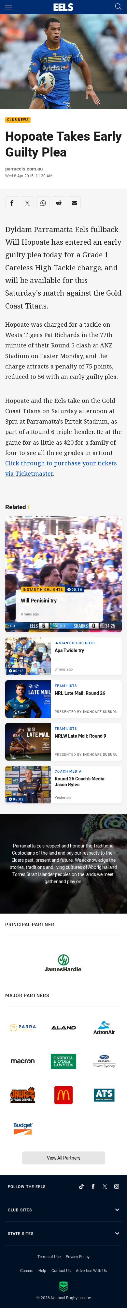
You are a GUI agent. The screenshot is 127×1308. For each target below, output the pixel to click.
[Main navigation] (8, 7)
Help (42, 1270)
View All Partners (63, 1158)
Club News (18, 120)
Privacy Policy (78, 1256)
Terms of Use (49, 1256)
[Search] (118, 7)
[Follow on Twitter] (104, 1186)
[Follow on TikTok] (81, 1186)
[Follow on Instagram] (116, 1186)
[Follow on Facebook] (93, 1186)
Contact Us (61, 1270)
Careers (26, 1270)
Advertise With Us (91, 1270)
